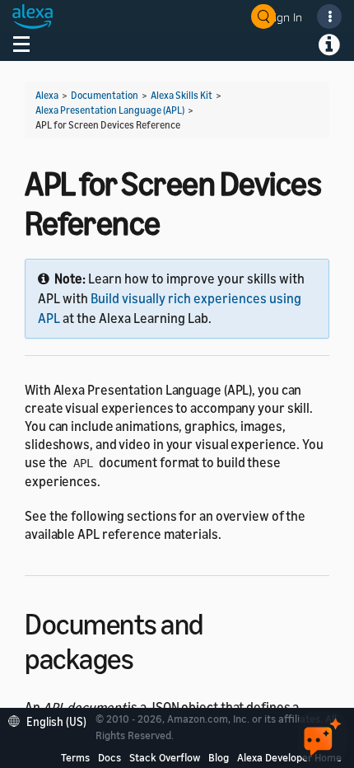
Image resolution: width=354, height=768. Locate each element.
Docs (109, 757)
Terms (75, 757)
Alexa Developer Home (289, 757)
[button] (51, 720)
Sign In (285, 17)
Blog (218, 757)
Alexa (46, 95)
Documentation (104, 95)
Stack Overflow (164, 757)
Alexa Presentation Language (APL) (109, 110)
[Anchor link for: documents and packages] (147, 656)
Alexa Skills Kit (181, 95)
